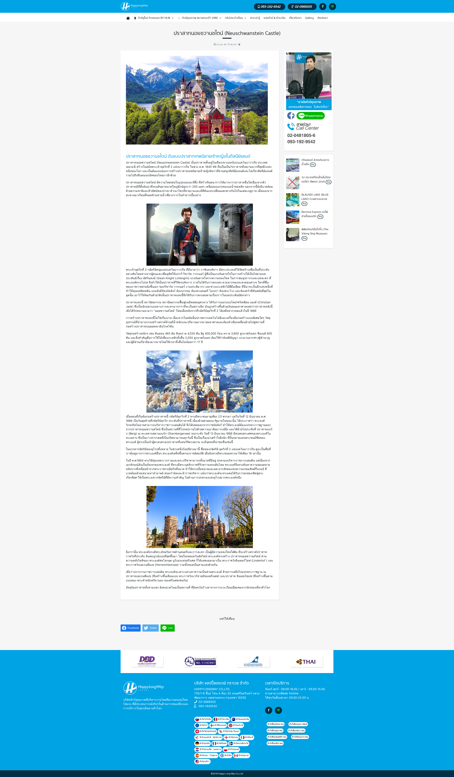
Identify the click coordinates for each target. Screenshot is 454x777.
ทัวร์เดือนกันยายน (275, 724)
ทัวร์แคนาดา (243, 755)
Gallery (309, 18)
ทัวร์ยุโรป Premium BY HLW (154, 18)
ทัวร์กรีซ (227, 755)
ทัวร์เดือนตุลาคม (275, 730)
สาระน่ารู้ (255, 18)
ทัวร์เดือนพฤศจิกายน (276, 736)
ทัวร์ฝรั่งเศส (221, 743)
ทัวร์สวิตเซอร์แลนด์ (207, 731)
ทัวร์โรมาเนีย (223, 719)
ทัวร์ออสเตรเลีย (242, 719)
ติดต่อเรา (322, 18)
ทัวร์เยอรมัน (204, 743)
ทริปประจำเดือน (234, 18)
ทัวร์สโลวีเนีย (205, 719)
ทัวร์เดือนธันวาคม (296, 730)
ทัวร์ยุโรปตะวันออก (231, 731)
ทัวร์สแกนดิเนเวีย (240, 743)
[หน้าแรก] (128, 18)
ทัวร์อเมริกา (204, 761)
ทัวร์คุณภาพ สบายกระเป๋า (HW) (200, 18)
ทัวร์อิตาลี (249, 737)
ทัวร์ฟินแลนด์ (220, 725)
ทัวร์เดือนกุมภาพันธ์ (298, 724)
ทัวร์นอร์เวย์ (237, 725)
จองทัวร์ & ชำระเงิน (275, 18)
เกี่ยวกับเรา (295, 18)
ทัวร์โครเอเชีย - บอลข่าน (210, 749)
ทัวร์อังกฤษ (233, 737)
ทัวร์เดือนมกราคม (300, 736)
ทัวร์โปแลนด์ (233, 749)
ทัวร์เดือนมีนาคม (275, 743)
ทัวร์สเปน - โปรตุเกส (208, 755)
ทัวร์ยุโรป (203, 725)
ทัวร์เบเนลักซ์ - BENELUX (210, 737)
